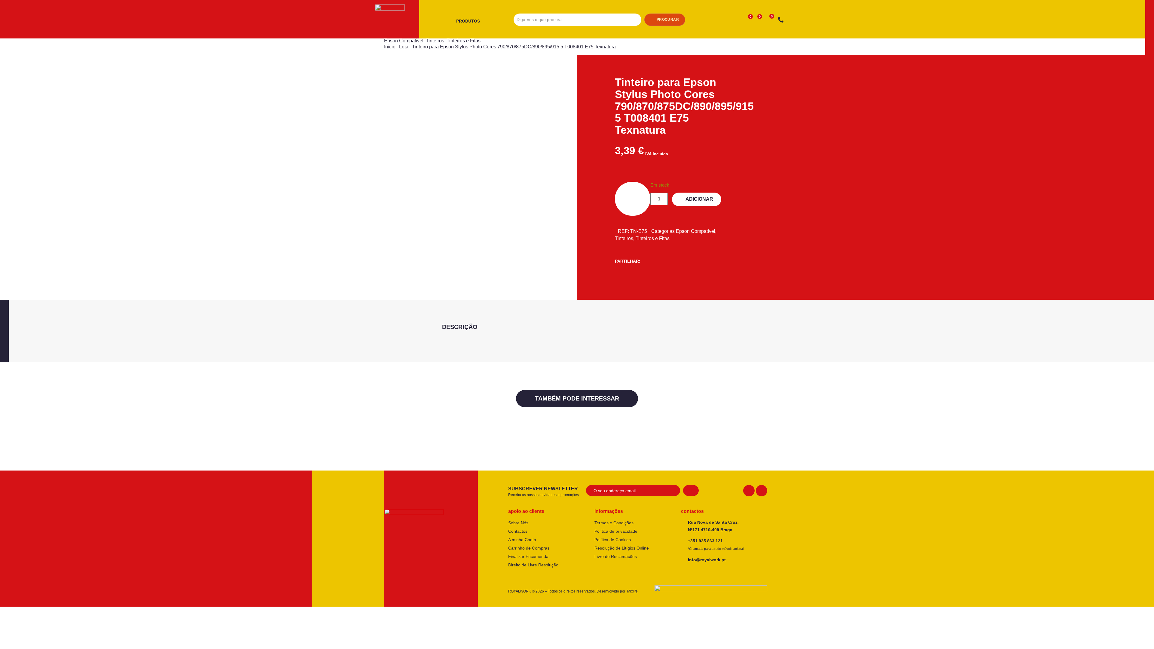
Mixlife (632, 591)
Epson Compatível (403, 40)
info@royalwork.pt (707, 559)
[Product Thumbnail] (425, 82)
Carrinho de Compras (528, 548)
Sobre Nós (518, 522)
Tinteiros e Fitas (464, 40)
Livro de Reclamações (615, 556)
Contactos (517, 531)
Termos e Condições (613, 522)
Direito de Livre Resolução (533, 564)
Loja (403, 46)
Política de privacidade (615, 531)
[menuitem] (470, 21)
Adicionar (699, 199)
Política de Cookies (612, 539)
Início (389, 46)
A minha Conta (522, 539)
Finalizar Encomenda (528, 556)
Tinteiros (435, 40)
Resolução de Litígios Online (621, 548)
